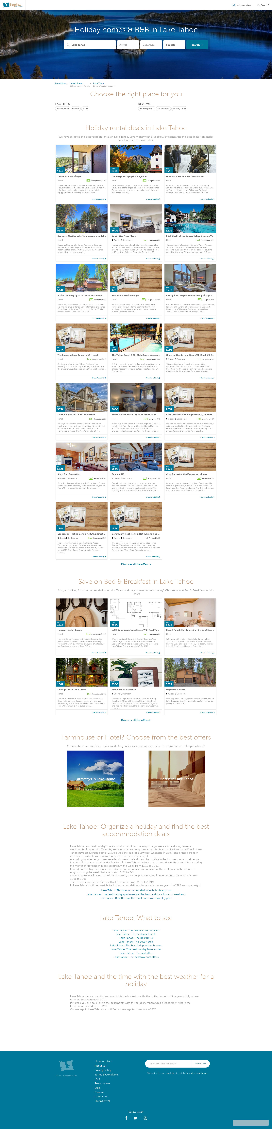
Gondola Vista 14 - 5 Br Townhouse (185, 176)
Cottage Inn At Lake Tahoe (72, 689)
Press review (102, 1083)
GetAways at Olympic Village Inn (129, 176)
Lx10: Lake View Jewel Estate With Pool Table (136, 630)
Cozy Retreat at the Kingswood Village (186, 474)
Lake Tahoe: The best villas (136, 953)
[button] (126, 1118)
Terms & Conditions (106, 1074)
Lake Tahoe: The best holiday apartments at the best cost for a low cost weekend (136, 894)
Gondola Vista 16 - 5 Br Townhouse (76, 414)
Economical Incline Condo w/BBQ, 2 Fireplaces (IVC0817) (88, 534)
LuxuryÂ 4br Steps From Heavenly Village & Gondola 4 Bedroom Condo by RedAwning (212, 295)
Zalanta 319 (118, 474)
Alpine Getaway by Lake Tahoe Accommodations (84, 295)
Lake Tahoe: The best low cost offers (136, 957)
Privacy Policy (103, 1070)
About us (100, 1065)
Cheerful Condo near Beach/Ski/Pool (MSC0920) (192, 355)
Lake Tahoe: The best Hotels (136, 941)
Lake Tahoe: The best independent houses (136, 945)
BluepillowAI (102, 1101)
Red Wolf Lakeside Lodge (125, 295)
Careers (99, 1092)
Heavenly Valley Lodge (70, 630)
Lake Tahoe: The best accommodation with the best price (136, 890)
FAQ (97, 1079)
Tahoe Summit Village (69, 176)
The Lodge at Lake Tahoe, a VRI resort (78, 355)
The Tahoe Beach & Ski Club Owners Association (137, 355)
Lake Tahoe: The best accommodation (136, 930)
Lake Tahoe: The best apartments (136, 934)
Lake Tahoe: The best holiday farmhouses (136, 949)
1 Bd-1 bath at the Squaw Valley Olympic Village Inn (194, 236)
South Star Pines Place (124, 236)
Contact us (101, 1096)
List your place (103, 1061)
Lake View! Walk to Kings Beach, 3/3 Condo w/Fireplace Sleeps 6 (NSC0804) (206, 414)
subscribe (200, 1063)
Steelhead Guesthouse (124, 689)
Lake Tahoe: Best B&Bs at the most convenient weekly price (136, 898)
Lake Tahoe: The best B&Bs (136, 937)
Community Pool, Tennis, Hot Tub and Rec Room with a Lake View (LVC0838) (153, 534)
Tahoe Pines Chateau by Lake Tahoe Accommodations (141, 414)
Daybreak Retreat (175, 689)
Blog (97, 1087)
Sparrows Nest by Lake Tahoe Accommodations (83, 236)
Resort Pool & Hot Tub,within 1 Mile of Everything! (192, 630)
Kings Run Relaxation (69, 474)
